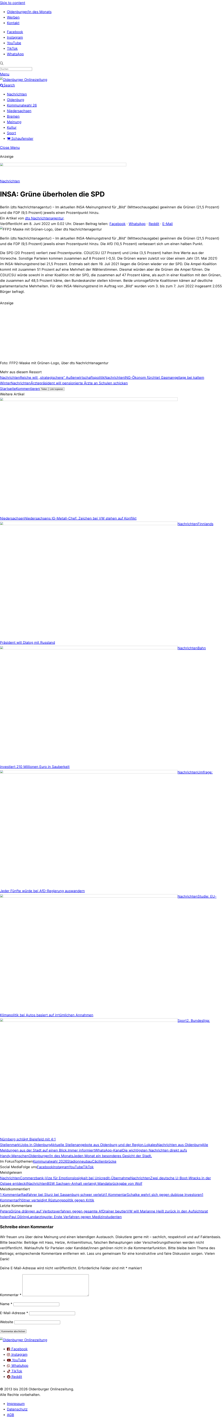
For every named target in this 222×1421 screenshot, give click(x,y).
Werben (13, 17)
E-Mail (167, 224)
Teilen (44, 389)
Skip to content (12, 3)
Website (6, 1322)
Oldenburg (15, 100)
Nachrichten (17, 94)
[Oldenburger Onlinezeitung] (23, 1340)
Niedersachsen (19, 111)
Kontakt (13, 23)
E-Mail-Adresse (14, 1313)
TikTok (12, 48)
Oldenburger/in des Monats (29, 12)
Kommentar (10, 1295)
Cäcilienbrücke (104, 1161)
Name (6, 1304)
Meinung (14, 122)
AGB (10, 1415)
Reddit (154, 224)
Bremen (13, 116)
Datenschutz (17, 1409)
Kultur (11, 127)
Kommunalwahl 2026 (50, 1161)
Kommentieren (28, 389)
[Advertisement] (111, 332)
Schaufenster (21, 138)
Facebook (15, 32)
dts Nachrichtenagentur (44, 218)
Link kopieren (56, 389)
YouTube (14, 43)
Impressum (16, 1404)
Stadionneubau (79, 1161)
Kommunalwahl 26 (22, 105)
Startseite (8, 389)
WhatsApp (15, 54)
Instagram (15, 37)
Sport (11, 133)
